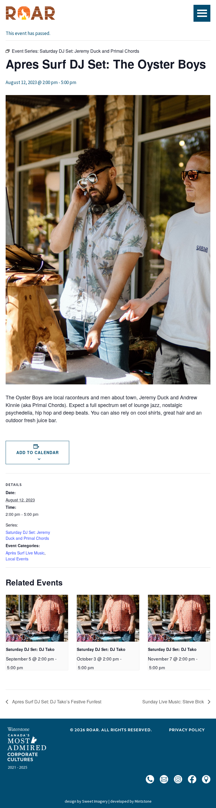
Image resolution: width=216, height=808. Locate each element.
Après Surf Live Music (25, 553)
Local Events (17, 559)
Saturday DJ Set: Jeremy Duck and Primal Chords (28, 535)
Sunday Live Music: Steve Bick (173, 701)
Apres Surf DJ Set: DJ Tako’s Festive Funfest (56, 701)
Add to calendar (37, 452)
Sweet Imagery (95, 801)
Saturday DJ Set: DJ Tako (30, 649)
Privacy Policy (187, 729)
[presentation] (37, 618)
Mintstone (143, 801)
